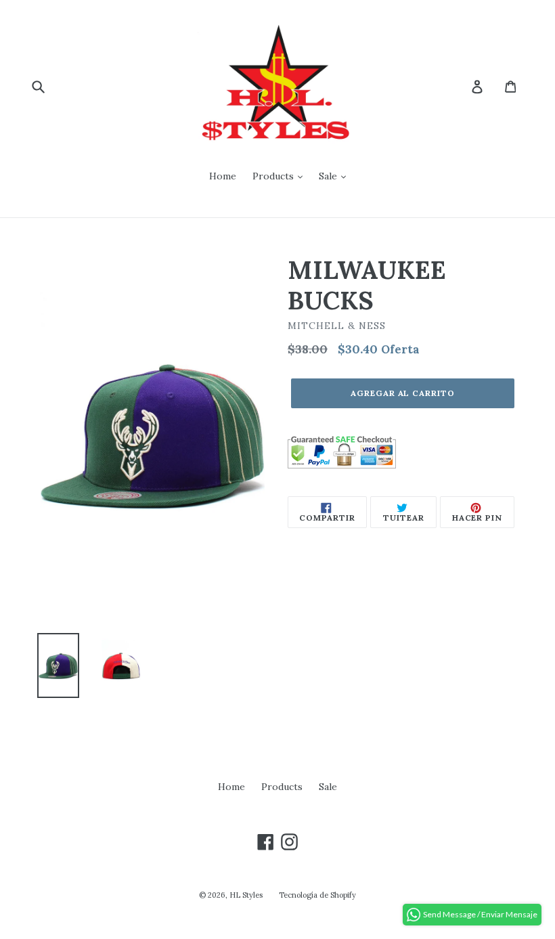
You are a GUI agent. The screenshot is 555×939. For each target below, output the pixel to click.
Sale (329, 176)
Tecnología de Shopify (317, 895)
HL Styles (246, 895)
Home (222, 176)
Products (274, 176)
